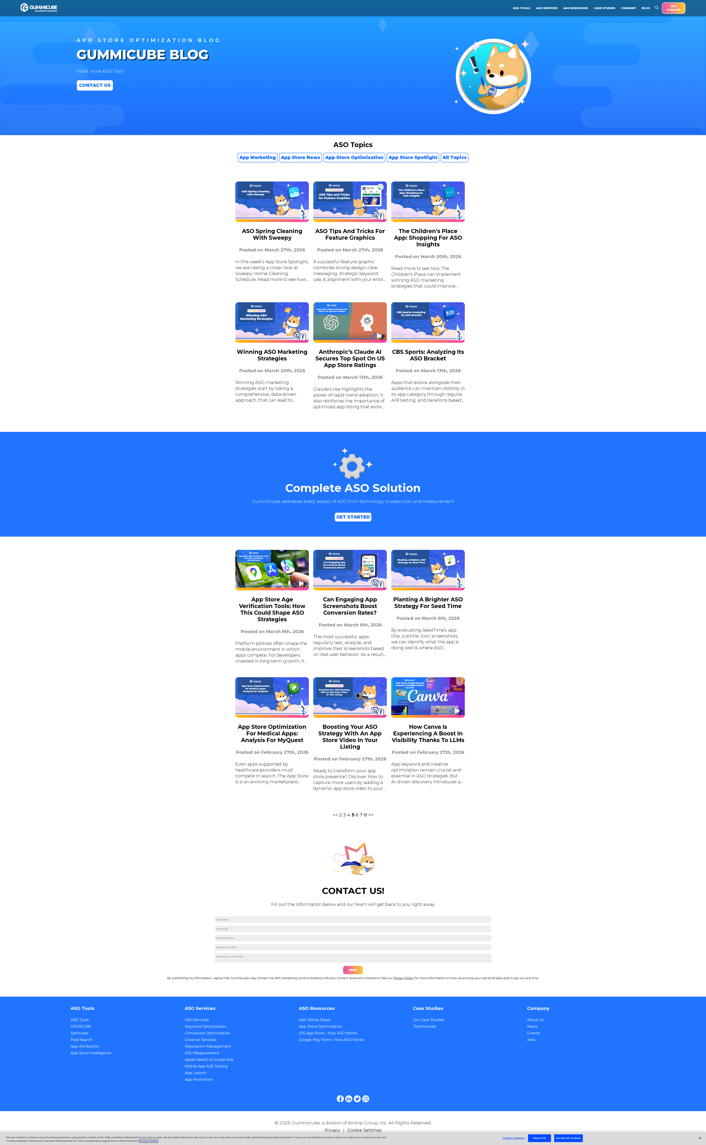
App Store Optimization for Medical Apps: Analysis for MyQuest (272, 733)
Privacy (332, 1130)
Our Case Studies (428, 1020)
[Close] (700, 1138)
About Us (535, 1020)
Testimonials (424, 1026)
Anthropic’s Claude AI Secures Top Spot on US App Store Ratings (350, 358)
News (532, 1026)
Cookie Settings (364, 1130)
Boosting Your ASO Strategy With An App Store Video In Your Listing (350, 736)
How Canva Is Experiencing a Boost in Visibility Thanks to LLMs (428, 733)
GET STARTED (353, 517)
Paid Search (81, 1039)
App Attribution (85, 1046)
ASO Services (197, 1020)
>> (370, 815)
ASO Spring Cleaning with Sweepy (272, 234)
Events (533, 1033)
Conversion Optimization (207, 1033)
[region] (353, 1138)
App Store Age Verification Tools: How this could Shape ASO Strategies (272, 609)
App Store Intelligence (91, 1053)
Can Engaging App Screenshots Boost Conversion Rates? (350, 606)
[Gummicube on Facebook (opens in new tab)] (340, 1098)
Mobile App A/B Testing (206, 1066)
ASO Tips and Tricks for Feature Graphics (350, 234)
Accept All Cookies (568, 1138)
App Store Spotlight (413, 157)
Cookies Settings (513, 1138)
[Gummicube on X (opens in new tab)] (357, 1098)
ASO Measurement (202, 1053)
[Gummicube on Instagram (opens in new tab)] (365, 1098)
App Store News (300, 157)
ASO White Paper (315, 1020)
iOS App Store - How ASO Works (328, 1033)
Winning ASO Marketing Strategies (272, 355)
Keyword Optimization (205, 1026)
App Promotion (199, 1079)
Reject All (539, 1138)
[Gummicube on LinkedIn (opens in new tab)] (348, 1098)
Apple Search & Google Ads (209, 1059)
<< (335, 815)
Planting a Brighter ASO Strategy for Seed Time (428, 603)
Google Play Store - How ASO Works (331, 1039)
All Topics (455, 157)
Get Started (674, 8)
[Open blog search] (657, 7)
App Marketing (257, 157)
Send (353, 970)
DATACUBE (81, 1026)
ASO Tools (80, 1020)
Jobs (531, 1039)
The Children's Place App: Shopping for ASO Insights (428, 238)
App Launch (195, 1073)
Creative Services (200, 1039)
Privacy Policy (403, 978)
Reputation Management (208, 1046)
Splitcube (79, 1033)
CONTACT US (95, 85)
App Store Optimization (354, 157)
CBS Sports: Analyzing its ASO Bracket (428, 355)
